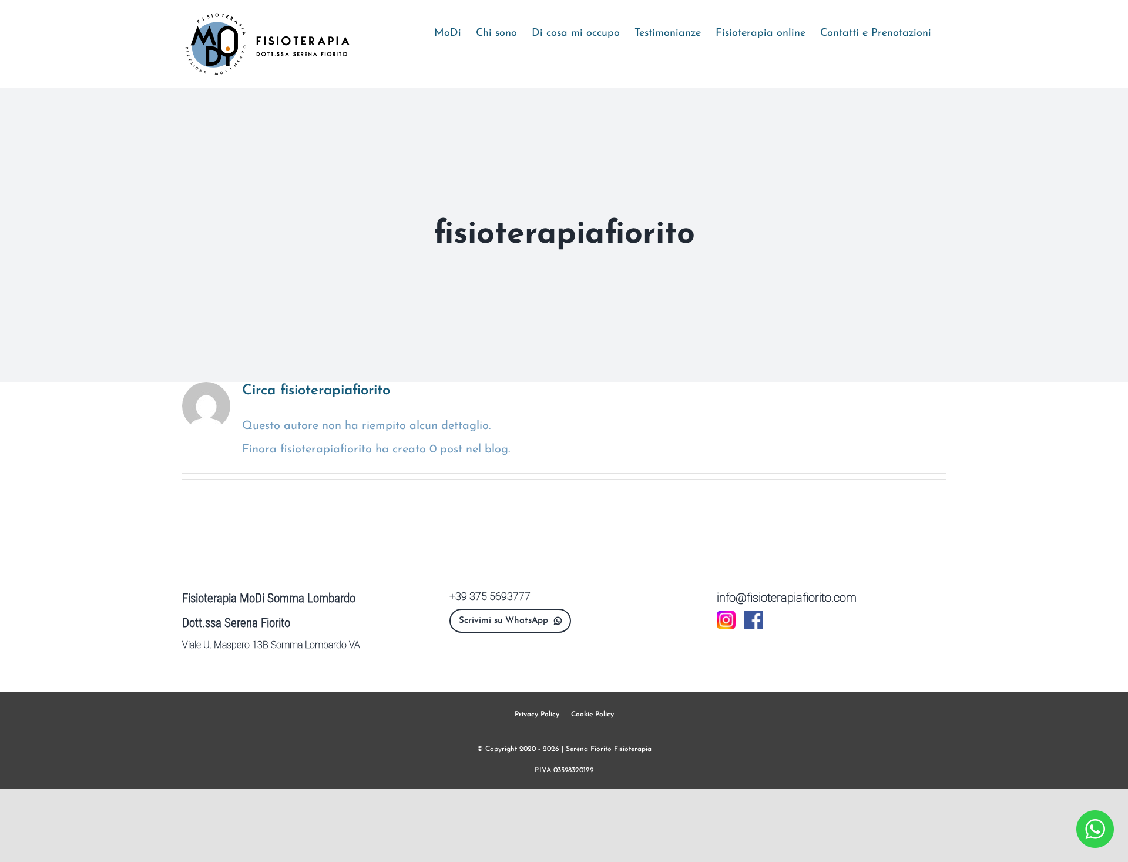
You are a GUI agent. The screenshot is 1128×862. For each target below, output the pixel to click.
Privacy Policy (537, 714)
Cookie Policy (592, 714)
